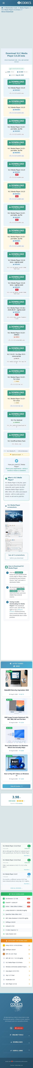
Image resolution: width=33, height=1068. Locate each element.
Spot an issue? (17, 454)
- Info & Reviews (17, 451)
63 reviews (19, 803)
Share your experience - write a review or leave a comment (16, 469)
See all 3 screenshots (16, 556)
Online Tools (17, 1035)
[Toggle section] (29, 1035)
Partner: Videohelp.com (16, 1065)
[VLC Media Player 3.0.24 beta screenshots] (14, 516)
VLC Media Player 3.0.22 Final (12, 846)
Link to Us (19, 1028)
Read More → (27, 855)
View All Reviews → (16, 888)
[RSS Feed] (11, 1028)
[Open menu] (3, 3)
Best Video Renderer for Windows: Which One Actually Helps (16, 746)
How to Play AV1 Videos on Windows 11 (16, 775)
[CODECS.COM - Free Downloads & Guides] (16, 1004)
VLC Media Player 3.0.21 (10, 874)
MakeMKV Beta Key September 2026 (16, 690)
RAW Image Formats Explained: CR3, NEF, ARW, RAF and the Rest (17, 718)
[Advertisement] (16, 30)
